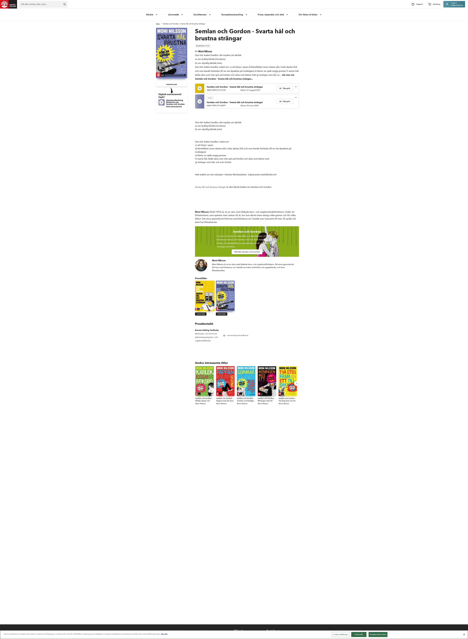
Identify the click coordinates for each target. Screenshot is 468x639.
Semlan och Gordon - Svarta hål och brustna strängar (184, 24)
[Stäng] (464, 634)
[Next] (296, 383)
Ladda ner (201, 314)
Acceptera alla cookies (378, 634)
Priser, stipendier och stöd (271, 15)
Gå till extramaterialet (174, 106)
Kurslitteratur (200, 15)
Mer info (164, 634)
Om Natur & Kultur (308, 15)
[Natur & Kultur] (8, 4)
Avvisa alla (359, 634)
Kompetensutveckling (232, 15)
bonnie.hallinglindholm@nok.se (237, 335)
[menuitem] (152, 15)
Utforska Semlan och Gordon (247, 252)
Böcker (149, 15)
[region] (234, 634)
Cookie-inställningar (340, 634)
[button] (171, 84)
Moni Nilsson (205, 51)
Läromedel (173, 15)
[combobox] (43, 4)
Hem (158, 24)
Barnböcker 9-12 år (202, 46)
